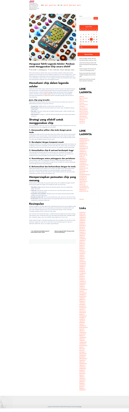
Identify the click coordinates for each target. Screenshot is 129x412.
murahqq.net (82, 106)
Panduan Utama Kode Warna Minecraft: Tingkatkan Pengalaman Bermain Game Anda (87, 74)
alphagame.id (82, 322)
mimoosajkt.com (82, 163)
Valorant (79, 5)
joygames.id (81, 330)
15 (93, 37)
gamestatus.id (82, 384)
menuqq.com (82, 122)
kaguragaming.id (82, 353)
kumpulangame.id (83, 292)
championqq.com (83, 116)
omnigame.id (82, 288)
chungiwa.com (82, 166)
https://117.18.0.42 (83, 104)
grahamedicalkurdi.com (84, 187)
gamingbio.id (82, 276)
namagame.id (82, 258)
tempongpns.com (83, 141)
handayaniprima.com (83, 146)
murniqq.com (82, 121)
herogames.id (82, 232)
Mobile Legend (72, 5)
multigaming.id (82, 366)
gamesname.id (82, 373)
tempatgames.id (82, 283)
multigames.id (82, 378)
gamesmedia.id (82, 334)
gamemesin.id (82, 243)
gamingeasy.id (82, 352)
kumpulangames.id (83, 289)
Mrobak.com (82, 156)
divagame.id (81, 256)
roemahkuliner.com (83, 143)
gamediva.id (82, 246)
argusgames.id (82, 265)
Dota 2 (46, 5)
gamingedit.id (82, 304)
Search (80, 16)
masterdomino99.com (83, 113)
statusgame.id (82, 222)
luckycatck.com (82, 150)
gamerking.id (82, 348)
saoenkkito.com (82, 145)
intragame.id (82, 286)
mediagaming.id (82, 337)
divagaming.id (82, 214)
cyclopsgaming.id (83, 342)
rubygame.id (82, 268)
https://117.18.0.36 (83, 98)
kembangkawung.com (83, 164)
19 (86, 39)
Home (42, 5)
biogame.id (81, 291)
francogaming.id (82, 307)
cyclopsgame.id (82, 343)
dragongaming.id (83, 363)
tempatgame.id (82, 294)
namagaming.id (82, 217)
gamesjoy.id (81, 329)
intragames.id (82, 279)
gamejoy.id (81, 347)
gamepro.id (81, 386)
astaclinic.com (82, 184)
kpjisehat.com (82, 169)
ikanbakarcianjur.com (83, 168)
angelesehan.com (83, 153)
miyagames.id (82, 297)
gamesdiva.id (82, 228)
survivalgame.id (82, 273)
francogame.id (82, 317)
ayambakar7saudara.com (84, 140)
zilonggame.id (82, 266)
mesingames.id (82, 233)
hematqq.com (82, 119)
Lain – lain (60, 5)
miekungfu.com (82, 158)
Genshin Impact (52, 5)
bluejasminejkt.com (83, 154)
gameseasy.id (82, 370)
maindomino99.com (83, 109)
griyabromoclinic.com (83, 191)
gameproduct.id (82, 312)
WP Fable (79, 406)
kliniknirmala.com (83, 176)
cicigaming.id (82, 302)
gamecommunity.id (83, 345)
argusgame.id (82, 269)
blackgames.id (82, 301)
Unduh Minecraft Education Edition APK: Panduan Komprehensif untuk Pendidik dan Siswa (88, 64)
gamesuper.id (82, 248)
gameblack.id (82, 319)
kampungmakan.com (83, 148)
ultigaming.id (82, 365)
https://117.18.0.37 (83, 114)
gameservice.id (82, 311)
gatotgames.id (82, 299)
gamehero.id (82, 245)
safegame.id (81, 274)
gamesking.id (82, 371)
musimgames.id (82, 238)
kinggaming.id (82, 360)
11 (83, 37)
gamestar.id (81, 250)
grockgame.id (82, 271)
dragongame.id (82, 389)
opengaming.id (82, 261)
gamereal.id (81, 309)
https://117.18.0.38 (83, 111)
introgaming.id (82, 281)
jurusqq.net (81, 103)
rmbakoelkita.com (83, 151)
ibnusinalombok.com (83, 186)
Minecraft (66, 5)
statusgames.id (82, 380)
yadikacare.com (82, 182)
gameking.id (82, 383)
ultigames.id (81, 376)
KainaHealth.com (82, 179)
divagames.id (82, 235)
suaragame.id (82, 284)
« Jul (81, 47)
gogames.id (81, 375)
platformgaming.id (83, 358)
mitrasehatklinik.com (83, 171)
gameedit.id (81, 314)
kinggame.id (82, 388)
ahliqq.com (81, 99)
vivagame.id (81, 255)
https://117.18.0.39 (83, 101)
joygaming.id (82, 338)
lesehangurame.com (83, 138)
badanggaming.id (83, 315)
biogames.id (82, 278)
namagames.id (82, 240)
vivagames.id (82, 237)
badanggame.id (82, 325)
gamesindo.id (82, 227)
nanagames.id (82, 340)
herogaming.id (82, 212)
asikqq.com (81, 96)
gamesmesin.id (82, 225)
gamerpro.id (82, 350)
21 (91, 39)
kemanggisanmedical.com (84, 174)
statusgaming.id (82, 368)
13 (88, 37)
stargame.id (81, 260)
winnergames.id (82, 263)
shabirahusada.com (83, 181)
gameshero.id (82, 223)
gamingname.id (82, 355)
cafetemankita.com (83, 159)
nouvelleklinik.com (83, 177)
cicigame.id (81, 324)
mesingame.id (82, 253)
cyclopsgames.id (82, 332)
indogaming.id (82, 215)
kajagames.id (82, 335)
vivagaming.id (82, 219)
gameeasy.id (82, 381)
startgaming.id (82, 220)
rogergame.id (82, 320)
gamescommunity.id (83, 327)
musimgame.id (82, 251)
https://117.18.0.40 (83, 118)
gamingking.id (82, 357)
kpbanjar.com (82, 173)
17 (80, 39)
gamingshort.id (82, 306)
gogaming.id (82, 361)
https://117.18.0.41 (83, 108)
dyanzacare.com (82, 189)
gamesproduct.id (82, 296)
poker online (48, 93)
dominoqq (81, 199)
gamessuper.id (82, 230)
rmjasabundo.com (83, 161)
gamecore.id (82, 242)
